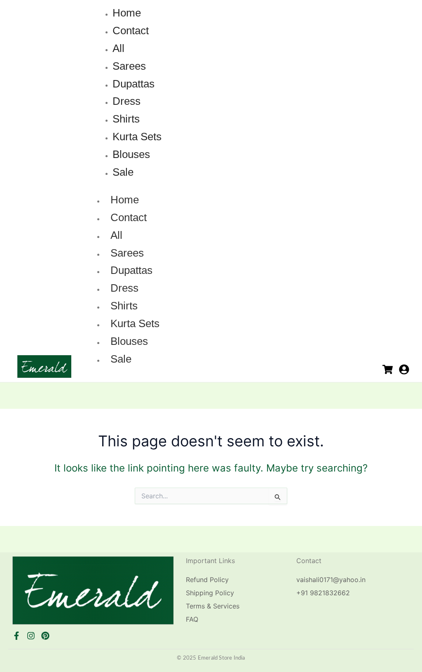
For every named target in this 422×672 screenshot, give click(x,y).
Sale (120, 359)
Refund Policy (207, 579)
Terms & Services (212, 606)
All (116, 235)
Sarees (127, 253)
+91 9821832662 (323, 593)
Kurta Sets (134, 323)
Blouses (129, 341)
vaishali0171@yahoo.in (331, 579)
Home (124, 199)
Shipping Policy (210, 593)
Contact (128, 217)
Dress (124, 288)
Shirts (124, 305)
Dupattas (131, 270)
